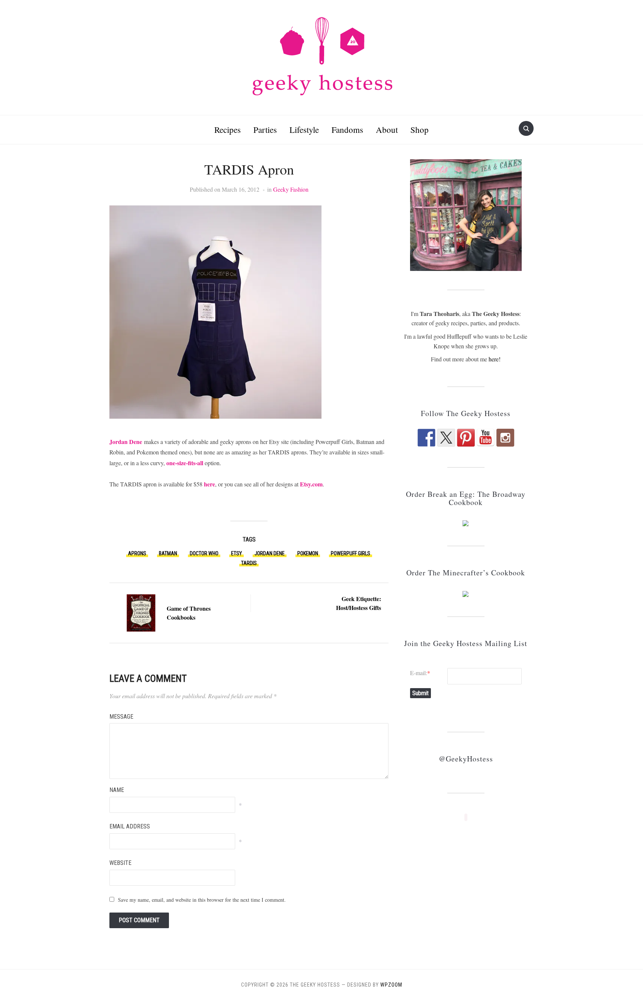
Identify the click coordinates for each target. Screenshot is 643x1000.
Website (120, 862)
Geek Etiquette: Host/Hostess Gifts (358, 603)
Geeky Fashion (290, 189)
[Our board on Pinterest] (466, 438)
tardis (249, 563)
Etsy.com (311, 484)
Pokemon (307, 553)
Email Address (129, 826)
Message (121, 716)
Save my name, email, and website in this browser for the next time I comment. (202, 899)
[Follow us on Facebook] (426, 438)
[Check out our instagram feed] (505, 438)
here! (494, 359)
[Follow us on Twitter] (446, 438)
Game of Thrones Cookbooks (189, 613)
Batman (168, 553)
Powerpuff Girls (350, 553)
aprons (137, 553)
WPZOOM (391, 985)
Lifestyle (304, 129)
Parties (265, 129)
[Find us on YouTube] (486, 438)
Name (116, 789)
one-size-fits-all (184, 463)
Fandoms (347, 129)
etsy (236, 553)
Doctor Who (204, 553)
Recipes (227, 129)
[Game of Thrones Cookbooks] (141, 612)
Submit (420, 693)
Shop (419, 129)
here (209, 484)
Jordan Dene (125, 441)
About (387, 129)
